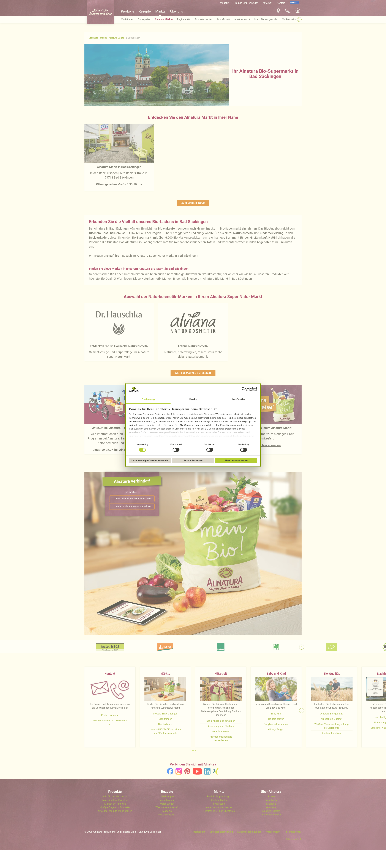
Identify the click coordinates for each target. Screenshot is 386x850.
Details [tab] (193, 399)
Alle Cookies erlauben (236, 460)
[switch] (176, 450)
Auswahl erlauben (193, 460)
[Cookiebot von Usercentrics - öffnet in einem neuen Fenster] (244, 389)
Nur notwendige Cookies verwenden (150, 460)
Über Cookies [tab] (238, 399)
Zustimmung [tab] (148, 399)
